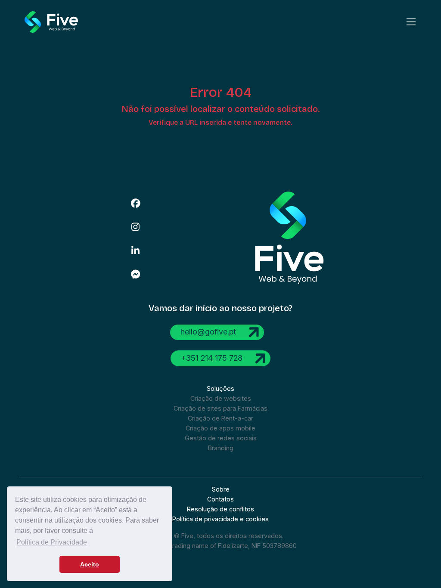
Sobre (221, 489)
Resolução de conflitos (220, 509)
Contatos (220, 499)
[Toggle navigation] (411, 21)
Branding (220, 448)
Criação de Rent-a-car (220, 418)
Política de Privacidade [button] (51, 542)
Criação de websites (220, 398)
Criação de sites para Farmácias (220, 408)
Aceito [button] (89, 564)
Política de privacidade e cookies (220, 519)
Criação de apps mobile (220, 428)
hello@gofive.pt (209, 331)
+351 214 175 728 (213, 357)
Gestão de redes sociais (221, 438)
